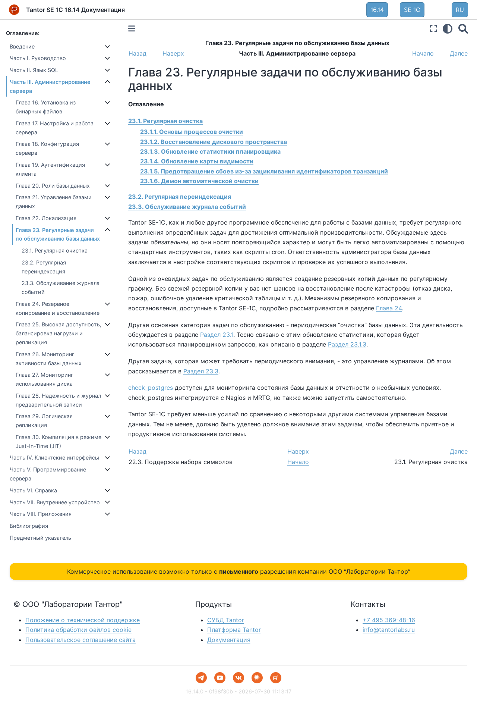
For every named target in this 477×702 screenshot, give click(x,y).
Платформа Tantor (234, 629)
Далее (459, 53)
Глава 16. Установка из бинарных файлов (46, 107)
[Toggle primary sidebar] (131, 28)
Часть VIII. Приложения (41, 514)
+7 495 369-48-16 (389, 620)
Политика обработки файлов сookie (78, 629)
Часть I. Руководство (38, 58)
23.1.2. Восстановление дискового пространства (213, 141)
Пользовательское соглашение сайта (80, 639)
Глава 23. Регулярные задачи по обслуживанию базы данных (58, 234)
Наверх (173, 53)
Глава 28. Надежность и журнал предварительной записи (58, 400)
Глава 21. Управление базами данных (54, 201)
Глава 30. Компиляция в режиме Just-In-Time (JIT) (58, 441)
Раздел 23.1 (216, 334)
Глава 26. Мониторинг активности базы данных (49, 358)
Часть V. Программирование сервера (48, 474)
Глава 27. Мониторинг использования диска (44, 379)
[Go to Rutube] (275, 677)
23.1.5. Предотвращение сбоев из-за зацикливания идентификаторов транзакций (264, 171)
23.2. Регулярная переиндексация (44, 267)
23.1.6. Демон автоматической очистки (199, 181)
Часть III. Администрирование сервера (50, 86)
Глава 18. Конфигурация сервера (47, 148)
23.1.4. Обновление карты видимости (196, 161)
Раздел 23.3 (200, 371)
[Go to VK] (238, 677)
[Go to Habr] (257, 677)
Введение (22, 46)
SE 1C (412, 9)
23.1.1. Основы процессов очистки (191, 131)
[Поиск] (463, 28)
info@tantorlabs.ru (389, 629)
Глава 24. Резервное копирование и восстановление (57, 308)
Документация (228, 639)
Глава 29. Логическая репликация (44, 421)
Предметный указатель (40, 538)
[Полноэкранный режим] (433, 28)
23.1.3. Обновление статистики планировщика (210, 151)
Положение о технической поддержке (82, 620)
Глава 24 (389, 308)
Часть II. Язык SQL (34, 70)
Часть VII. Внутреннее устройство (55, 502)
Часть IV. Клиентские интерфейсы (54, 458)
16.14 (377, 9)
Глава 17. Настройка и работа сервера (55, 127)
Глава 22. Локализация (46, 218)
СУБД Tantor (225, 620)
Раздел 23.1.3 (347, 344)
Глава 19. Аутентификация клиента (50, 169)
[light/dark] (447, 28)
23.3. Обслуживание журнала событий (60, 287)
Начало (423, 53)
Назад (137, 53)
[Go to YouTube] (219, 677)
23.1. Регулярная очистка (55, 250)
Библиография (29, 526)
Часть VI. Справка (33, 490)
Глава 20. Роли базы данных (53, 185)
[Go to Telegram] (201, 677)
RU (460, 9)
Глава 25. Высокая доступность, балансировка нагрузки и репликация (58, 334)
